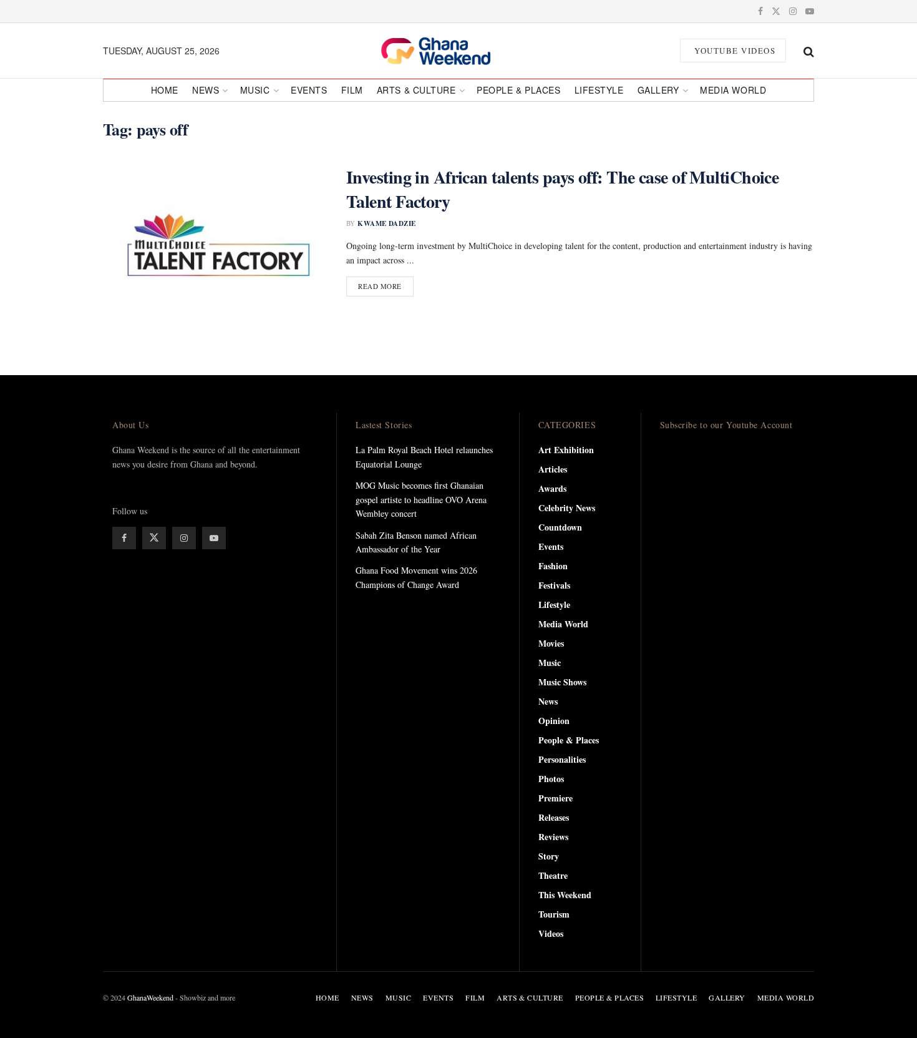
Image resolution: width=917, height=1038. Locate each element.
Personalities (562, 759)
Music (255, 90)
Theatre (553, 875)
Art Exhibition (566, 449)
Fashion (553, 565)
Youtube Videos (734, 50)
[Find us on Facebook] (760, 11)
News (205, 90)
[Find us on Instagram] (793, 11)
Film (352, 90)
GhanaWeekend (150, 997)
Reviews (553, 836)
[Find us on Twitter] (776, 11)
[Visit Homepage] (450, 50)
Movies (551, 643)
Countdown (560, 527)
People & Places (518, 90)
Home (164, 90)
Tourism (554, 914)
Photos (551, 778)
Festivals (554, 585)
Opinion (554, 720)
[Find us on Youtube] (809, 11)
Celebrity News (566, 507)
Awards (552, 488)
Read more (386, 286)
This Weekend (564, 894)
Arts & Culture (416, 90)
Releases (553, 817)
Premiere (555, 798)
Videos (550, 933)
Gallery (658, 90)
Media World (733, 90)
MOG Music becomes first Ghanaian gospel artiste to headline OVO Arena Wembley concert (421, 499)
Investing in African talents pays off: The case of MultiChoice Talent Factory (562, 189)
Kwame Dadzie (386, 223)
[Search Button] (808, 50)
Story (548, 856)
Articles (552, 469)
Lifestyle (599, 90)
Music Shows (562, 681)
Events (309, 90)
